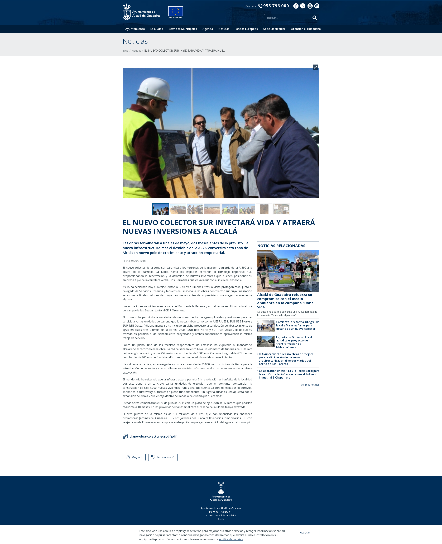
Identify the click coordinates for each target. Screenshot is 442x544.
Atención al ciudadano (306, 29)
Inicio (125, 50)
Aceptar (305, 532)
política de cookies (231, 539)
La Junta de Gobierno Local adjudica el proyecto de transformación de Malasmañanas (294, 342)
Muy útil (136, 457)
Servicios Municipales (183, 29)
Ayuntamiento (135, 29)
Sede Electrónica (274, 29)
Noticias (223, 29)
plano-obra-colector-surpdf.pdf (152, 436)
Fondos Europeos (246, 29)
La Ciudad (156, 29)
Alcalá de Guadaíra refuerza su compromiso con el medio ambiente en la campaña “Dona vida (285, 300)
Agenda (208, 29)
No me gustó (165, 457)
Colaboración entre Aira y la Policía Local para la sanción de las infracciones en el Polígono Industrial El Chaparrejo (289, 374)
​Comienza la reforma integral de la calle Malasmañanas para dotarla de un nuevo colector (297, 325)
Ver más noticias (310, 384)
